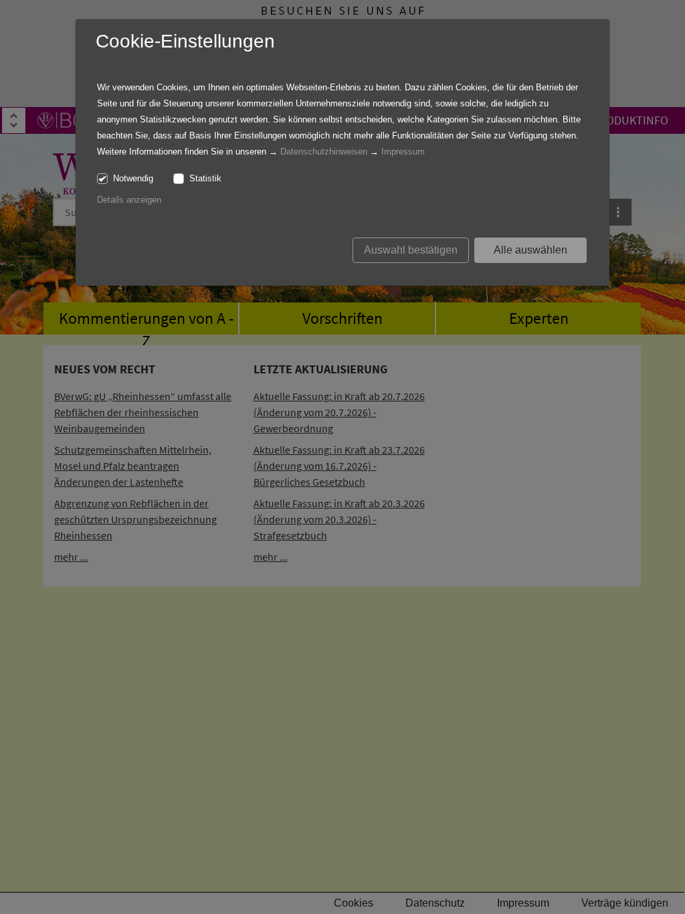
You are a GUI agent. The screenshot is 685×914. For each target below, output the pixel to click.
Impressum (403, 152)
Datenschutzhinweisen (323, 152)
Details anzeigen (129, 200)
